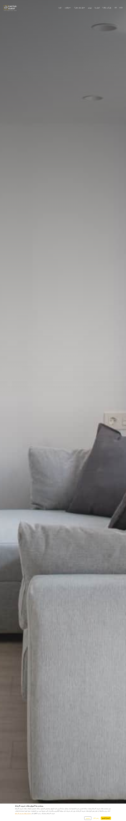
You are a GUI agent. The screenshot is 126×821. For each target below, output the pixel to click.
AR (116, 8)
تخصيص (88, 818)
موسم (90, 8)
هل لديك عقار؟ (79, 8)
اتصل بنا (97, 8)
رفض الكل (96, 818)
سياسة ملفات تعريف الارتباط (23, 813)
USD (121, 8)
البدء (59, 8)
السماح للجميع (106, 818)
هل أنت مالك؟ (106, 8)
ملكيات (67, 8)
